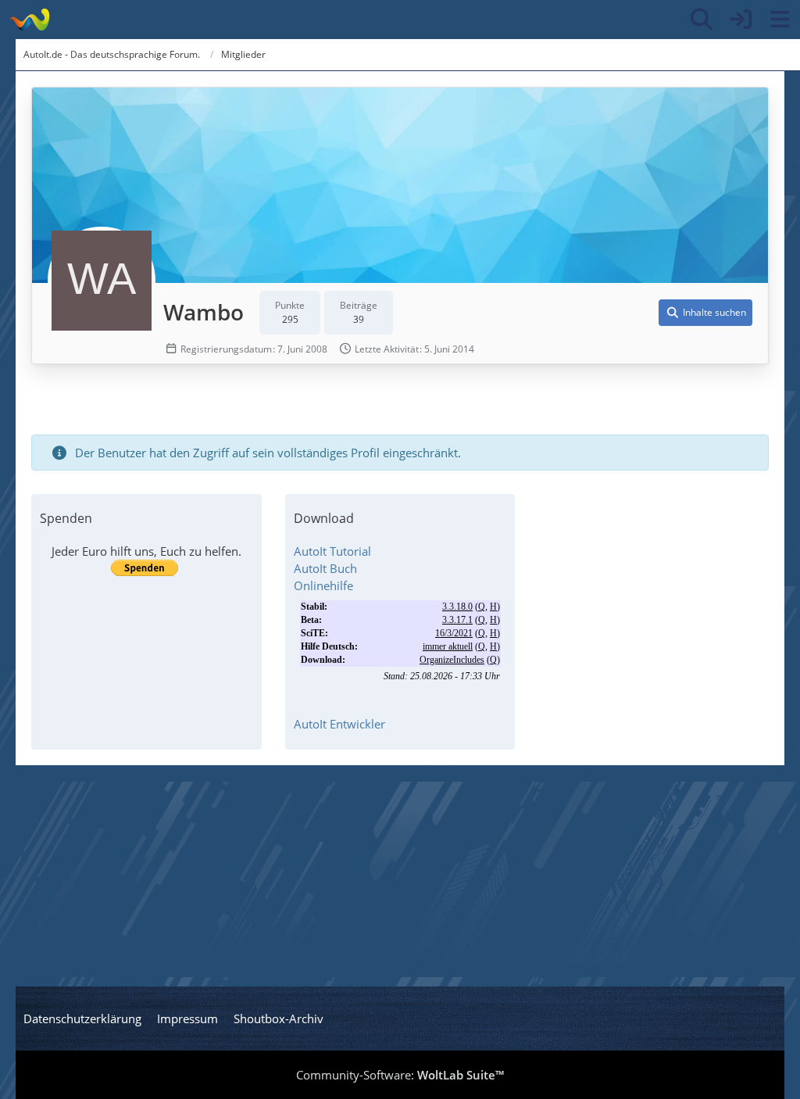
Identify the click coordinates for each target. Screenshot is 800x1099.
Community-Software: (400, 1075)
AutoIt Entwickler (339, 724)
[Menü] (779, 19)
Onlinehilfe (323, 585)
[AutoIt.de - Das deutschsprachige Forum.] (29, 19)
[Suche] (701, 19)
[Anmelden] (740, 19)
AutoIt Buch (325, 568)
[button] (705, 312)
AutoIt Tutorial (332, 551)
